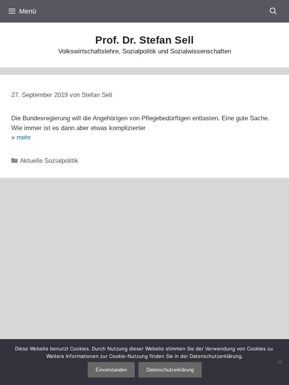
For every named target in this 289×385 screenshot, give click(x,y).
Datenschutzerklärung (170, 370)
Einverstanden (111, 370)
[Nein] (279, 362)
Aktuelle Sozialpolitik (49, 160)
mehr (24, 137)
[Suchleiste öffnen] (273, 11)
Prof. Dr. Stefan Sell (144, 40)
